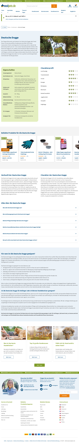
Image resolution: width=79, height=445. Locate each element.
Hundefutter (23, 407)
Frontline (42, 411)
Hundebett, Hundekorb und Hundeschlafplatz (27, 415)
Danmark (63, 415)
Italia (62, 420)
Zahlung (3, 413)
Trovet (41, 415)
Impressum (9, 441)
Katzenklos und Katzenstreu (27, 418)
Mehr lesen (8, 357)
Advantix (42, 417)
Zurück (4, 27)
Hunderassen (14, 27)
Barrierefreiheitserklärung (54, 441)
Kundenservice (4, 404)
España (63, 417)
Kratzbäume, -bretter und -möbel (28, 421)
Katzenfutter (23, 409)
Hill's (41, 407)
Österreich (63, 409)
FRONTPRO (42, 420)
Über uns (3, 420)
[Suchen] (54, 6)
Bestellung (3, 411)
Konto (2, 407)
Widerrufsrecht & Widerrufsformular (38, 441)
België (62, 407)
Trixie (41, 409)
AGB (5, 441)
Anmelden (64, 395)
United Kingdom (65, 413)
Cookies (27, 441)
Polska (62, 422)
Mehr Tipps (39, 365)
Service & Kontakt (5, 417)
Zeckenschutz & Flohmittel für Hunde (29, 425)
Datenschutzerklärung (19, 441)
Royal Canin (42, 404)
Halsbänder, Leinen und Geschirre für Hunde (29, 412)
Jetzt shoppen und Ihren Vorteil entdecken (17, 19)
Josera (41, 413)
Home (9, 27)
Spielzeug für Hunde (25, 423)
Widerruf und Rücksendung (7, 415)
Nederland (63, 404)
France (62, 411)
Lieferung (3, 409)
